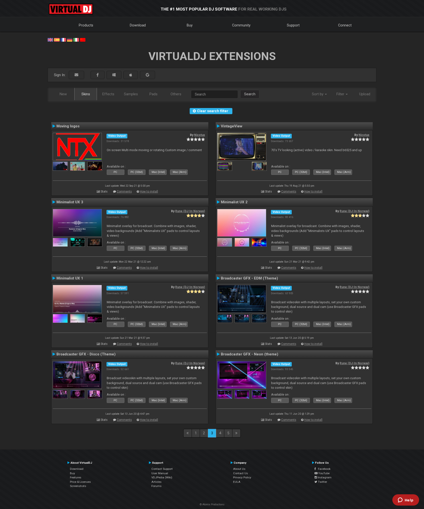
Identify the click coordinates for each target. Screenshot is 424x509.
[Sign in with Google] (147, 75)
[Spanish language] (56, 39)
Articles (156, 482)
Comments (124, 191)
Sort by (318, 94)
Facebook (323, 469)
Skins (85, 94)
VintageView (231, 126)
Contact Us (240, 473)
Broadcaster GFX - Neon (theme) (249, 354)
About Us (239, 469)
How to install (149, 191)
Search (249, 94)
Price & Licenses (80, 482)
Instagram (324, 477)
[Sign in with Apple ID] (130, 75)
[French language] (63, 39)
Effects (108, 94)
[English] (50, 39)
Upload (364, 94)
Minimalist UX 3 (69, 202)
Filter (340, 94)
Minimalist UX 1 (69, 278)
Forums (156, 486)
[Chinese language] (82, 39)
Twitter (322, 482)
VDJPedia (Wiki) (161, 477)
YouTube (324, 473)
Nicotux (199, 135)
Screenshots (78, 486)
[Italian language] (76, 39)
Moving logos (68, 126)
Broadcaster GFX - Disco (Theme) (86, 354)
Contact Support (162, 469)
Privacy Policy (242, 477)
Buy (190, 25)
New (63, 94)
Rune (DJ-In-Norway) (190, 211)
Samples (131, 94)
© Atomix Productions (212, 504)
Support (293, 25)
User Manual (159, 473)
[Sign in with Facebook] (98, 75)
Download (138, 25)
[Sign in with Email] (76, 75)
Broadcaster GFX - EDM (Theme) (249, 278)
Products (86, 25)
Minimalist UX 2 (234, 202)
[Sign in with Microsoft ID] (113, 75)
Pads (153, 94)
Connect (345, 25)
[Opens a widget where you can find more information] (405, 500)
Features (75, 477)
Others (176, 94)
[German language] (69, 39)
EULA (236, 482)
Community (241, 25)
